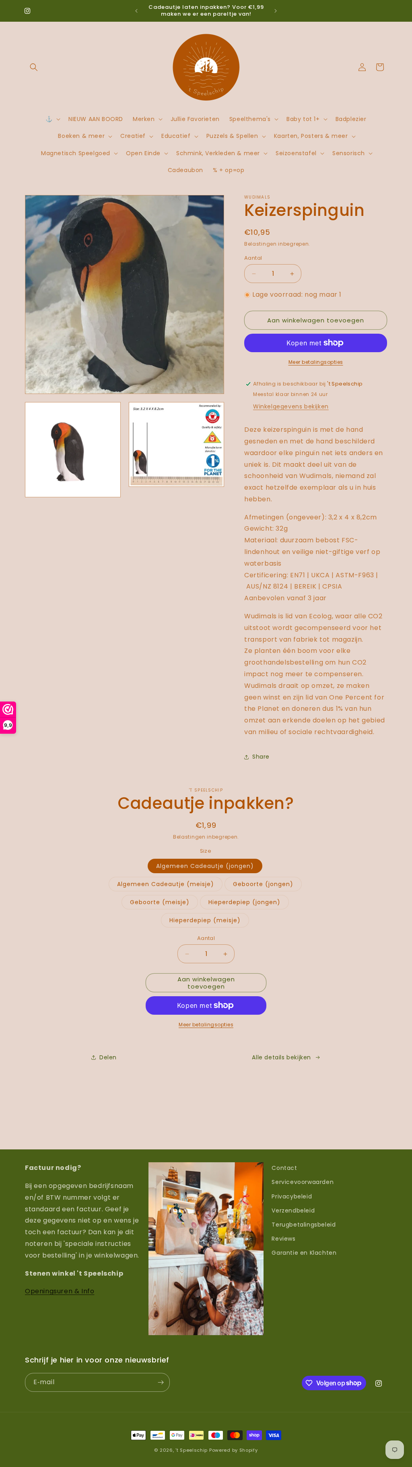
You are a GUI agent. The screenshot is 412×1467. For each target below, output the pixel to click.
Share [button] (261, 757)
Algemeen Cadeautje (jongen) (205, 866)
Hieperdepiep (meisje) (205, 920)
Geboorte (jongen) (263, 884)
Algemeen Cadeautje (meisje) (165, 884)
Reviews (283, 1239)
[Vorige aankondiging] (136, 10)
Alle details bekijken (281, 1057)
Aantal (253, 258)
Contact (284, 1168)
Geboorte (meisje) (160, 902)
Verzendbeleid (293, 1210)
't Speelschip (191, 1450)
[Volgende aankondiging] (275, 10)
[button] (34, 67)
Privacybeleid (292, 1196)
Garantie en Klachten (304, 1253)
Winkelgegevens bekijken (291, 406)
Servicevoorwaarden (303, 1182)
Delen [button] (108, 1057)
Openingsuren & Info (59, 1291)
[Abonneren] (160, 1382)
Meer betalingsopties (315, 362)
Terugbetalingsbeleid (304, 1225)
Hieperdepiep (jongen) (244, 902)
